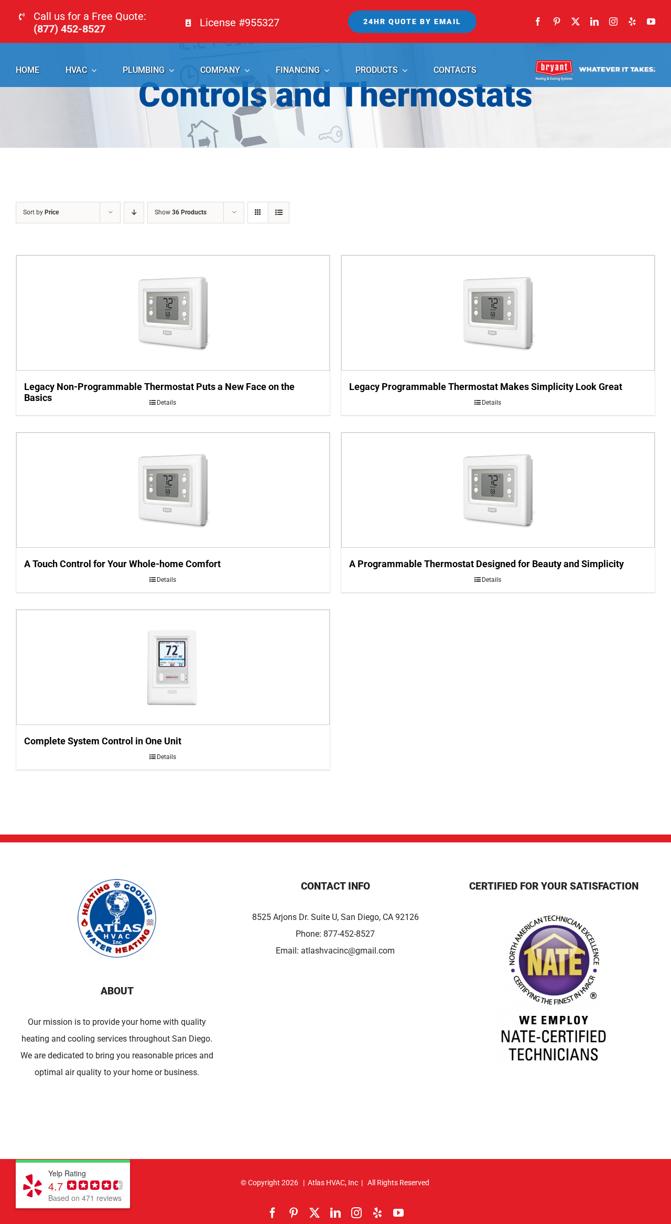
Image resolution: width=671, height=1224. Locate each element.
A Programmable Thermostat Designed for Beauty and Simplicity (486, 563)
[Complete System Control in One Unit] (173, 667)
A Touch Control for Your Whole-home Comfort (122, 563)
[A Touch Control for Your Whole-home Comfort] (173, 490)
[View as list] (278, 212)
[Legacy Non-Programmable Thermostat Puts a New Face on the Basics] (173, 313)
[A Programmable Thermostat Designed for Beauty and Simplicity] (498, 490)
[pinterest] (557, 21)
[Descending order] (134, 212)
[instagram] (613, 21)
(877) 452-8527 (69, 29)
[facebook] (538, 21)
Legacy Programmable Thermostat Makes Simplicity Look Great (485, 386)
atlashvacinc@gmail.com (348, 951)
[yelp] (632, 21)
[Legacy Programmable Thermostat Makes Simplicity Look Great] (498, 313)
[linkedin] (594, 21)
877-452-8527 (349, 934)
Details (166, 402)
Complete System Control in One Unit (102, 740)
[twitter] (575, 21)
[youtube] (651, 21)
